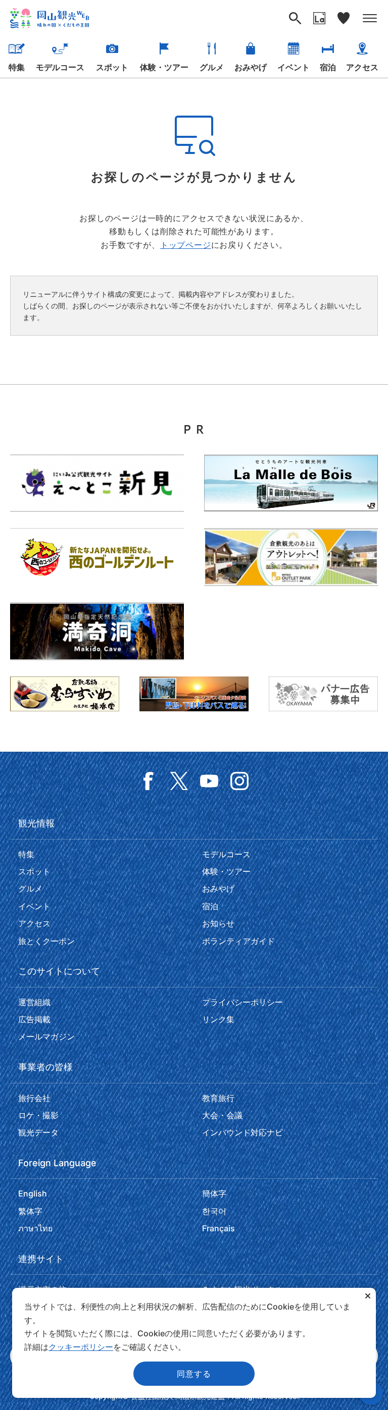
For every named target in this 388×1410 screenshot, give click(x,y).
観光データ (38, 1132)
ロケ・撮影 (38, 1115)
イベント (293, 67)
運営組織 (34, 1002)
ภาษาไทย (35, 1228)
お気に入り (343, 18)
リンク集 (218, 1019)
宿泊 (328, 67)
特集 (17, 67)
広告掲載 (34, 1019)
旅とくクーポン (46, 941)
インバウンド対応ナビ (242, 1132)
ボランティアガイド (238, 941)
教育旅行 (218, 1098)
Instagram (239, 781)
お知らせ (218, 923)
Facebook (148, 781)
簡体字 (214, 1193)
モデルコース (60, 67)
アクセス (362, 67)
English (32, 1193)
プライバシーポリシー (242, 1002)
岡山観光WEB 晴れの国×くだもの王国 (49, 18)
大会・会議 (222, 1115)
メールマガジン (46, 1036)
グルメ (212, 67)
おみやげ (250, 67)
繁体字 (30, 1211)
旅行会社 (34, 1098)
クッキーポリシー (80, 1347)
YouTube (209, 781)
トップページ (185, 245)
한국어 (214, 1211)
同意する (194, 1374)
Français (218, 1228)
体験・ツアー (164, 67)
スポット (112, 67)
